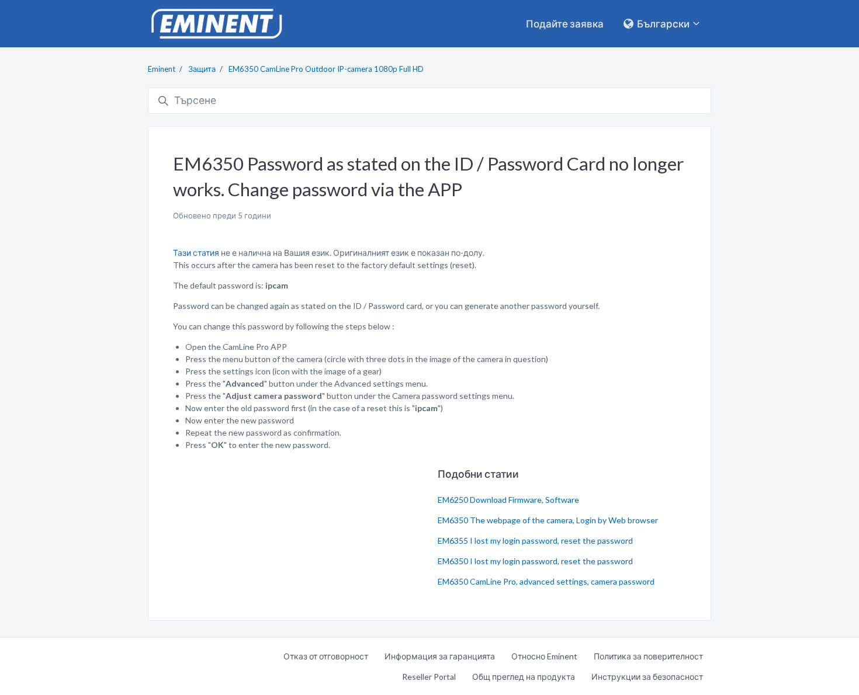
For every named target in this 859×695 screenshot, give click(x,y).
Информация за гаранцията (440, 656)
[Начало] (216, 23)
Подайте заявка (565, 24)
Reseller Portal (429, 677)
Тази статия (196, 253)
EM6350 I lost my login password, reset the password (535, 561)
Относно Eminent (544, 656)
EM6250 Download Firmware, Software (508, 500)
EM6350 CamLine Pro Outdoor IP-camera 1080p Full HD (326, 69)
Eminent (161, 69)
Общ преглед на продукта (523, 677)
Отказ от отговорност (325, 656)
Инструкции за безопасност (647, 677)
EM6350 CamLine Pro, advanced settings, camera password (546, 581)
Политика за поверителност (648, 656)
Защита (202, 69)
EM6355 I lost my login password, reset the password (535, 540)
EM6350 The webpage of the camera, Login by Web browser (548, 520)
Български (663, 24)
